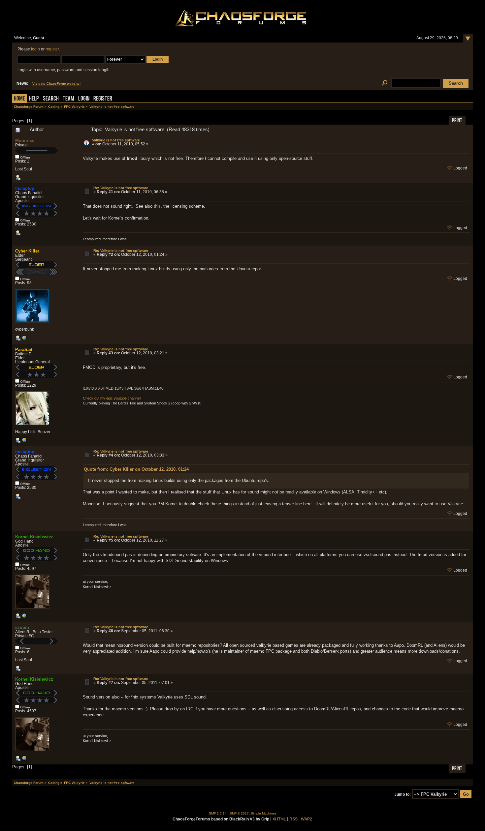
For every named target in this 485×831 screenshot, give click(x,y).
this (157, 206)
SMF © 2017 (239, 813)
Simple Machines (263, 813)
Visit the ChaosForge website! (56, 83)
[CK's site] (24, 339)
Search (51, 99)
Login (83, 99)
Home (19, 99)
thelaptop (24, 188)
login (35, 49)
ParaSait (23, 349)
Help (34, 99)
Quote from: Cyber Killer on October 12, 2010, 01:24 (136, 469)
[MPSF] (24, 441)
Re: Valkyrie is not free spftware (120, 188)
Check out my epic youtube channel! (112, 398)
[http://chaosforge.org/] (24, 617)
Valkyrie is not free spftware (116, 140)
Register (102, 99)
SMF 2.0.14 (218, 813)
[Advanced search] (384, 83)
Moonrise (24, 140)
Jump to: (402, 794)
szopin (22, 627)
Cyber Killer (27, 251)
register (52, 49)
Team (68, 99)
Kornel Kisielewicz (34, 536)
